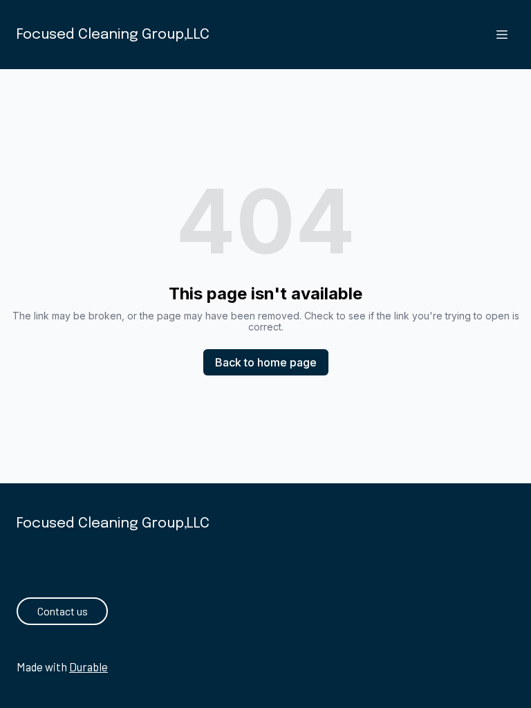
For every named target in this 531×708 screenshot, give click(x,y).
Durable (88, 666)
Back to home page (266, 362)
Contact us (62, 610)
